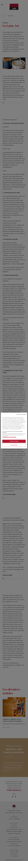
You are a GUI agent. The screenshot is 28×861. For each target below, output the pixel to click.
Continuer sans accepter (21, 414)
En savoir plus (14, 445)
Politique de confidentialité (9, 437)
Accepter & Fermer (14, 441)
